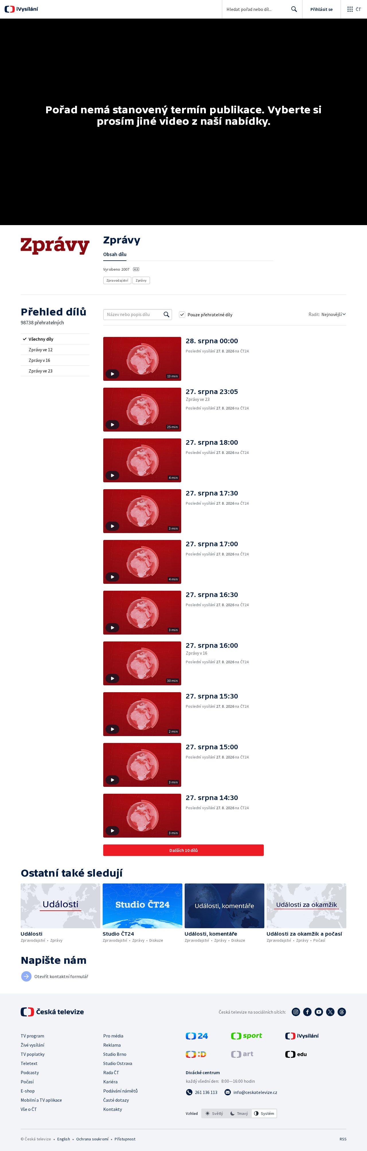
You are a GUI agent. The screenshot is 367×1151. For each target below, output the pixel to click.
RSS (343, 1139)
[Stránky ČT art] (242, 1056)
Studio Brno (114, 1054)
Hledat (294, 9)
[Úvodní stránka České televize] (53, 1012)
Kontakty (112, 1109)
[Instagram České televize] (295, 1012)
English (63, 1139)
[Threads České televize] (341, 1012)
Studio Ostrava (117, 1063)
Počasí (27, 1081)
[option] (214, 1113)
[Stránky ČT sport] (246, 1038)
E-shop (28, 1091)
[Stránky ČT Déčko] (196, 1056)
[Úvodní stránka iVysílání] (26, 9)
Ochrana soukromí (92, 1139)
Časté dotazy (116, 1100)
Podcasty (30, 1072)
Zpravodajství (117, 280)
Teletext (29, 1063)
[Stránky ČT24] (197, 1038)
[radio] (55, 339)
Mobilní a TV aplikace (41, 1100)
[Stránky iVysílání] (302, 1038)
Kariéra (110, 1081)
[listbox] (239, 1113)
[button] (144, 359)
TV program (32, 1036)
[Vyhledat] (166, 314)
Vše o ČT (29, 1109)
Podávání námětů (120, 1091)
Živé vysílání (32, 1045)
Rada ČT (111, 1072)
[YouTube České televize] (318, 1012)
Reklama (112, 1045)
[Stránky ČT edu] (296, 1056)
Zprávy (141, 280)
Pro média (113, 1036)
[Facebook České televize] (307, 1012)
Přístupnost (125, 1139)
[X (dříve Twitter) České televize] (330, 1012)
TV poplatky (32, 1054)
